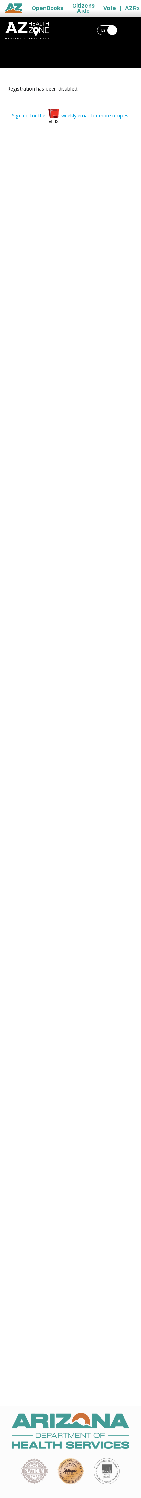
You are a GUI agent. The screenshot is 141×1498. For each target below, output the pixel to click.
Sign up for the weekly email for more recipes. (70, 115)
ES (104, 30)
